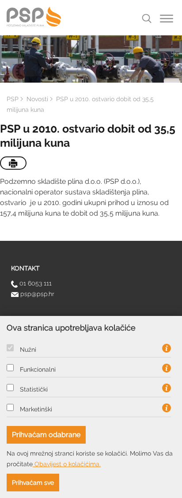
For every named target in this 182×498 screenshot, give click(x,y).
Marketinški (36, 409)
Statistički (34, 389)
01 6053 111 (35, 283)
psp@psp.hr (36, 293)
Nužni (28, 349)
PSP (13, 99)
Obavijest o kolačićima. (67, 464)
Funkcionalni (38, 369)
